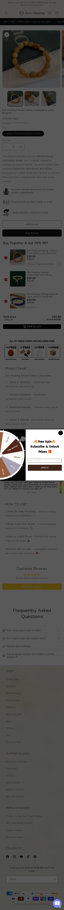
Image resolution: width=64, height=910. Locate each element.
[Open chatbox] (57, 903)
